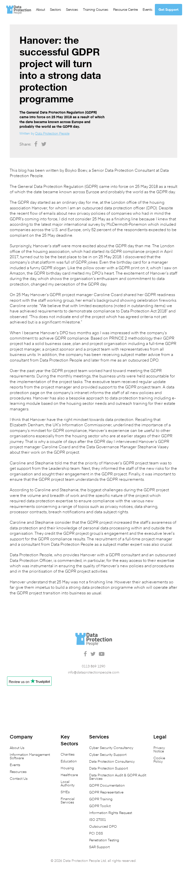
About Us (17, 748)
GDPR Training (100, 799)
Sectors (55, 9)
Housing (67, 768)
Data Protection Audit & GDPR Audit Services (117, 777)
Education (69, 761)
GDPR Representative (106, 792)
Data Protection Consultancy (112, 761)
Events (147, 9)
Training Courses (95, 9)
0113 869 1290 (93, 666)
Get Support (168, 9)
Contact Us (19, 779)
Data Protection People (52, 133)
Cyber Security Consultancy (111, 748)
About (40, 9)
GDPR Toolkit (100, 806)
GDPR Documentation (107, 785)
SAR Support (99, 847)
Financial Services (68, 800)
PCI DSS (96, 833)
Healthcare (69, 775)
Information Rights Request (110, 813)
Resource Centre (125, 9)
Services (72, 9)
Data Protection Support (108, 768)
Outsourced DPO (103, 826)
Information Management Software (30, 756)
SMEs (65, 792)
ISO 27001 (97, 820)
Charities (68, 754)
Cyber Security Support (107, 755)
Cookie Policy (159, 760)
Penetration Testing (104, 840)
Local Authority (68, 783)
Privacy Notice (159, 749)
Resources (18, 772)
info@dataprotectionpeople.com (93, 672)
